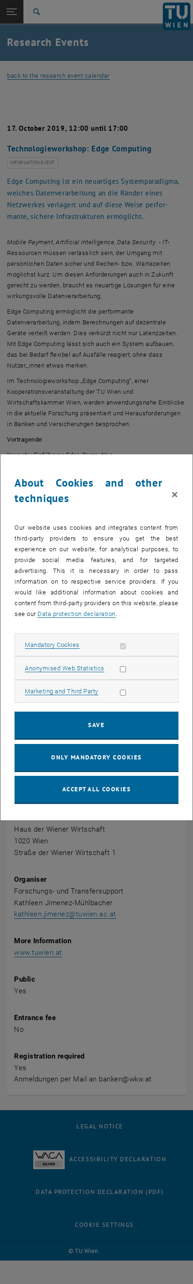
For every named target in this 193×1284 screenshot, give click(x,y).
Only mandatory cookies (96, 757)
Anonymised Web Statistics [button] (64, 668)
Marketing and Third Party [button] (61, 691)
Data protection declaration (76, 613)
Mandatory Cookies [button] (52, 644)
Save (96, 725)
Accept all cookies (96, 789)
